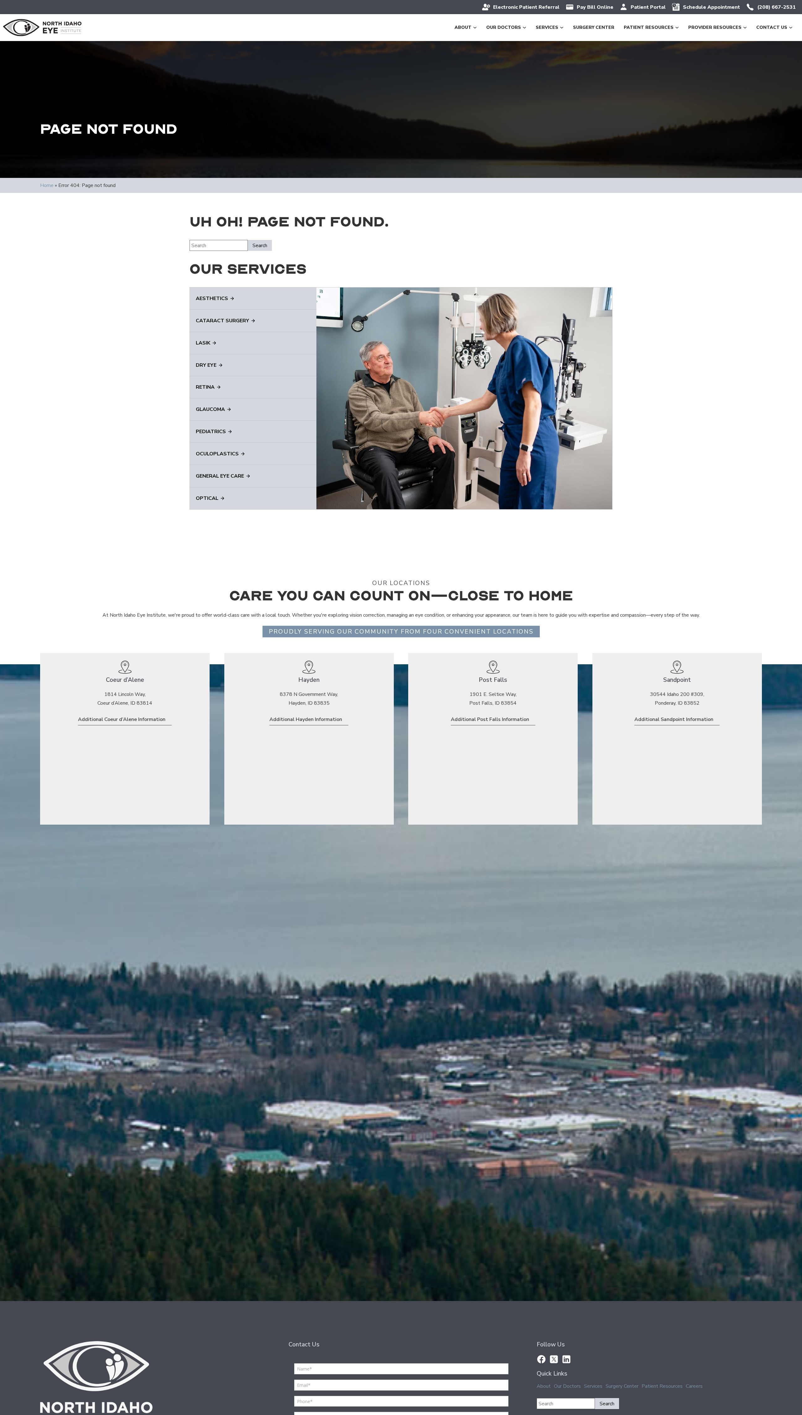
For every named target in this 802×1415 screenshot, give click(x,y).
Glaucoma (210, 409)
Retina (205, 387)
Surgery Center (593, 27)
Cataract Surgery (222, 320)
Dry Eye (206, 365)
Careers (694, 1386)
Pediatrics (211, 431)
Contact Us (771, 27)
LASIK (203, 342)
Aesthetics (212, 298)
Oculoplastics (217, 453)
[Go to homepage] (42, 27)
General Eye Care (220, 476)
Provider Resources (715, 27)
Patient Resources (649, 27)
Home (47, 185)
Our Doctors (503, 27)
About (463, 27)
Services (547, 27)
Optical (207, 498)
